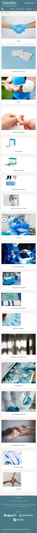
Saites (19, 102)
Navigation (3, 9)
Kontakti (12, 9)
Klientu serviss (20, 9)
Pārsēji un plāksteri (18, 132)
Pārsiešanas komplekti (18, 308)
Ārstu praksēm (18, 467)
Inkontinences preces (18, 445)
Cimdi (18, 41)
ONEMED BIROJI (29, 3)
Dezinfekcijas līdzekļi (18, 414)
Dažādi (18, 489)
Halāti (18, 238)
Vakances (29, 9)
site (2, 12)
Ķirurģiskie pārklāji (19, 267)
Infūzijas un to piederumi (18, 357)
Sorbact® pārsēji (18, 170)
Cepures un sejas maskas (19, 208)
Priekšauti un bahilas (18, 189)
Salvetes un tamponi (18, 71)
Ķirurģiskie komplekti (18, 288)
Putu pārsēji (18, 151)
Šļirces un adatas (18, 328)
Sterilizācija (18, 386)
